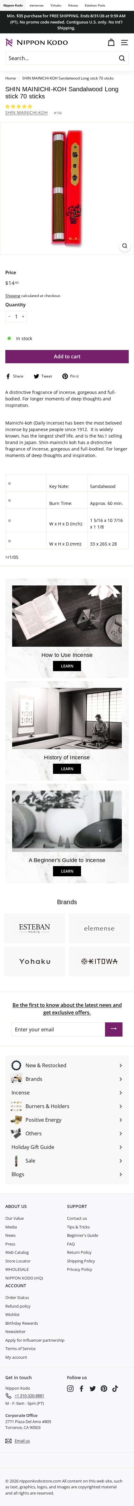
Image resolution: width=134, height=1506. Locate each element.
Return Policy (79, 1252)
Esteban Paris (95, 5)
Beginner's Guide (82, 1235)
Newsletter (15, 1331)
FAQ (71, 1244)
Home (10, 78)
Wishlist (12, 1314)
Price (10, 272)
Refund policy (18, 1306)
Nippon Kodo (13, 5)
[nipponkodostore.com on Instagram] (70, 1388)
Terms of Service (20, 1348)
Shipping (12, 295)
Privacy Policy (79, 1269)
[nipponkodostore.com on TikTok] (115, 1388)
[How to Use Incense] (67, 616)
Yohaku (55, 5)
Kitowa (73, 5)
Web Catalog (17, 1252)
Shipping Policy (81, 1261)
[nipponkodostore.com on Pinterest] (104, 1388)
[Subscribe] (113, 1029)
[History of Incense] (67, 718)
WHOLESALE (17, 1269)
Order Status (17, 1297)
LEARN (67, 666)
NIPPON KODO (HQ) (24, 1278)
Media (11, 1227)
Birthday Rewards (21, 1323)
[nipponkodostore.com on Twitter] (92, 1388)
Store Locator (18, 1261)
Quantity (15, 304)
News (10, 1235)
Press (10, 1244)
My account (16, 1357)
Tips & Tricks (78, 1227)
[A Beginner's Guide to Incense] (67, 821)
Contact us (77, 1218)
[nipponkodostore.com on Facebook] (81, 1388)
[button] (19, 106)
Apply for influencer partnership (35, 1340)
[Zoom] (125, 246)
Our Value (14, 1218)
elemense (37, 5)
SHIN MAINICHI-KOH (26, 112)
